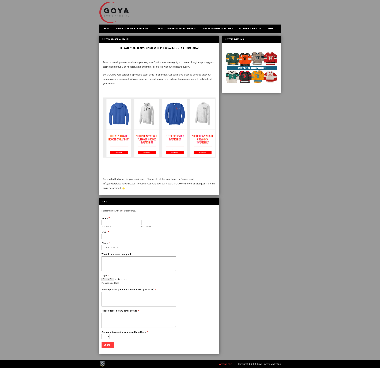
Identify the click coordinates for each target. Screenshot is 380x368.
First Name (106, 226)
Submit (108, 345)
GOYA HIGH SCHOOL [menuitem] (250, 28)
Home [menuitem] (107, 28)
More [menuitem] (272, 28)
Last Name (146, 226)
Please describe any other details (119, 310)
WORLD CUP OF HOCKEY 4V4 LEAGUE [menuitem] (177, 28)
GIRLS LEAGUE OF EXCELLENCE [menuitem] (219, 28)
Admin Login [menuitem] (225, 364)
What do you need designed (116, 254)
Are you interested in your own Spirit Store (124, 332)
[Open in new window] (251, 68)
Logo (104, 275)
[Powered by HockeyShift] (102, 364)
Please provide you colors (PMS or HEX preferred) (128, 289)
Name (105, 218)
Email (104, 232)
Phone (105, 243)
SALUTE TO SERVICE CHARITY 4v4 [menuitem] (135, 28)
